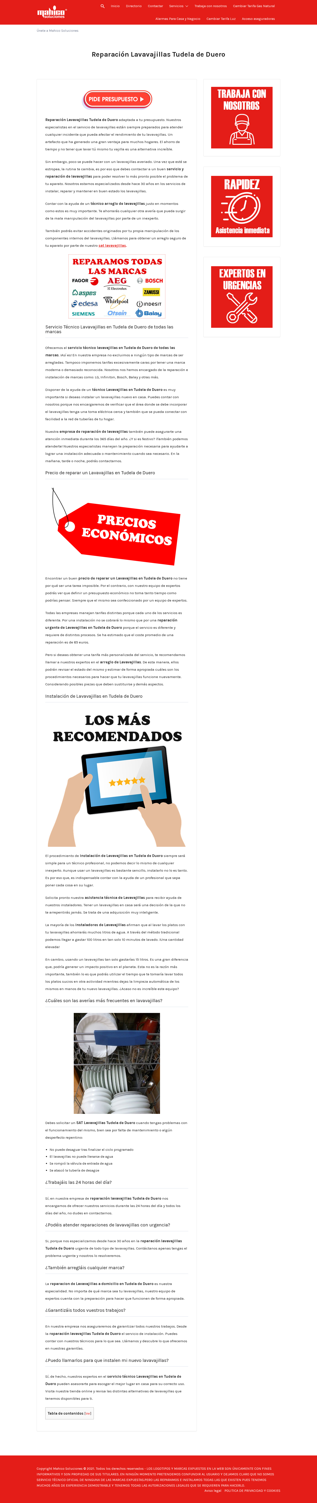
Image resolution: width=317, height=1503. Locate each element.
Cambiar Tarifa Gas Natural (254, 6)
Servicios (176, 6)
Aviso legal (212, 1491)
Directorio (134, 6)
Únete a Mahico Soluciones (57, 31)
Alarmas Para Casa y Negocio (177, 19)
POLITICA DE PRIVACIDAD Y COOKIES (252, 1491)
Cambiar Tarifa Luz (221, 19)
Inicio (115, 6)
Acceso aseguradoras (258, 19)
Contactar (155, 6)
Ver (87, 1413)
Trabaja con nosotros (211, 6)
